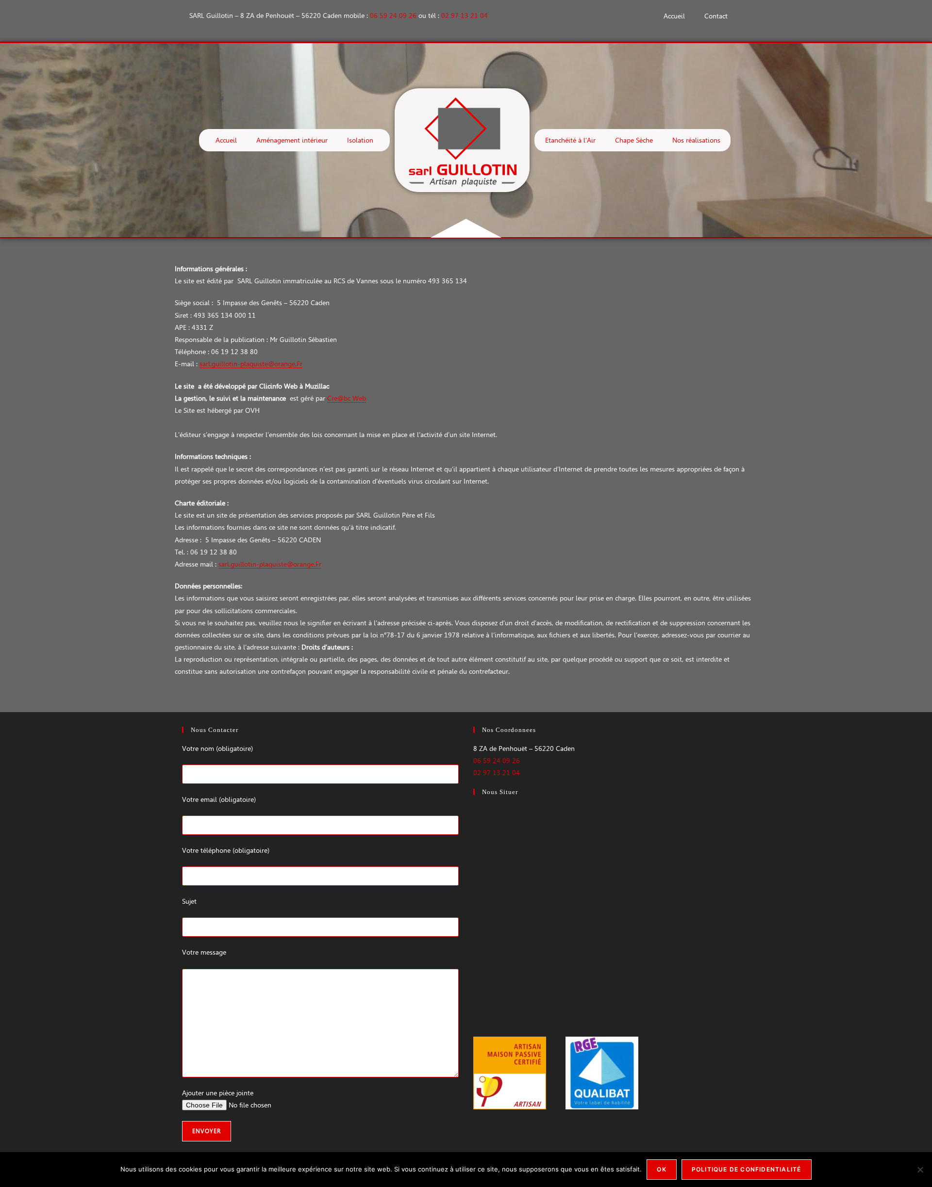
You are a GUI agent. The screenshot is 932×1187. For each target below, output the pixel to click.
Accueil (674, 16)
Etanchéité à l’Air (570, 140)
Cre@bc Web (346, 398)
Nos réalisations (696, 140)
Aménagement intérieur (292, 140)
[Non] (920, 1169)
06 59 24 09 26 (393, 15)
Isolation (360, 140)
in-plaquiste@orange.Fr (267, 364)
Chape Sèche (634, 140)
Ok (661, 1169)
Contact (716, 16)
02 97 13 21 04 (464, 15)
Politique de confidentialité (746, 1169)
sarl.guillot (216, 364)
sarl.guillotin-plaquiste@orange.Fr (269, 564)
